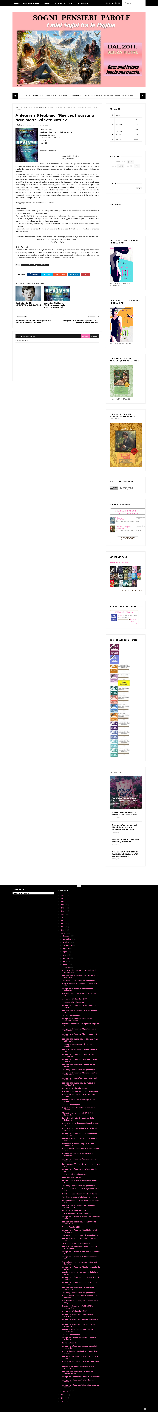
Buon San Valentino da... (72, 1177)
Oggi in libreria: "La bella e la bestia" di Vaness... (78, 1109)
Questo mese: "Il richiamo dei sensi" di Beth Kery (80, 1124)
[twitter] (112, 3)
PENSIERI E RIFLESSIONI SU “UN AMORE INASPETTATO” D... (77, 1372)
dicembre (67, 936)
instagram (127, 124)
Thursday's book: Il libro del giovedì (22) (78, 1069)
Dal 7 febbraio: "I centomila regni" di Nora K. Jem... (80, 1190)
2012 (63, 1398)
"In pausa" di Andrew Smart (73, 1002)
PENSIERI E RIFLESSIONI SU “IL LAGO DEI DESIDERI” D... (78, 1288)
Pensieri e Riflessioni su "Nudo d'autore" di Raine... (80, 995)
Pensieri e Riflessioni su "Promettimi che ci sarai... (80, 1273)
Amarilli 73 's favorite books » (132, 590)
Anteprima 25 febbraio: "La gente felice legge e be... (79, 1055)
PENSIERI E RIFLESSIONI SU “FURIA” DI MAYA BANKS (79, 1050)
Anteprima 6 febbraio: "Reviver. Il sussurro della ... (80, 1320)
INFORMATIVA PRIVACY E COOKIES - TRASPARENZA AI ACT (108, 96)
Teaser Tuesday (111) (71, 1227)
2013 (63, 1395)
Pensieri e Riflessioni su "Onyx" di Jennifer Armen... (79, 1139)
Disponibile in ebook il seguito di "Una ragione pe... (78, 1144)
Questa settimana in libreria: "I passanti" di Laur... (80, 1150)
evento (114, 166)
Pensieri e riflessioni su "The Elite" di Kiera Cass (80, 1357)
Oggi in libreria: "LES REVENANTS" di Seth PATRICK (28, 304)
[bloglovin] (119, 3)
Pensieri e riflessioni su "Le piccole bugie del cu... (80, 1025)
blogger (85, 336)
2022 (63, 908)
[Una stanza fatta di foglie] (125, 573)
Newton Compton (37, 107)
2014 (63, 933)
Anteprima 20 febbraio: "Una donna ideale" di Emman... (80, 1134)
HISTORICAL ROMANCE (32, 3)
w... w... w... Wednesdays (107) (74, 999)
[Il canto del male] (116, 586)
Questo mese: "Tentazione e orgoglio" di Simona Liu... (79, 1129)
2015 (63, 930)
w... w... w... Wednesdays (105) (74, 1210)
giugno (66, 955)
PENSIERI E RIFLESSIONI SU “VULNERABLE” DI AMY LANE (80, 976)
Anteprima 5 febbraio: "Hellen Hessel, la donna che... (79, 1381)
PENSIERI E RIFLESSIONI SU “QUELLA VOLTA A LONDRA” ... (80, 1040)
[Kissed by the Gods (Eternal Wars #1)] (130, 573)
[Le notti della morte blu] (125, 586)
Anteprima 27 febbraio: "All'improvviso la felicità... (79, 1006)
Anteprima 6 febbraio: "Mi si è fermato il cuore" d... (79, 1339)
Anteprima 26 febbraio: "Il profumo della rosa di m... (79, 1030)
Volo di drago (120, 518)
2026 (63, 895)
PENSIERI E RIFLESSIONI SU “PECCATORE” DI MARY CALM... (79, 1248)
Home (17, 107)
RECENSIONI (51, 96)
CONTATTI (63, 96)
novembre (67, 939)
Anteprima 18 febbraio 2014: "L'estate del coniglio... (79, 1170)
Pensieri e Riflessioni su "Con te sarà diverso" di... (77, 1330)
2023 (63, 905)
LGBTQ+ (71, 3)
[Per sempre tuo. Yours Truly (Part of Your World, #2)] (112, 586)
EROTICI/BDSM (82, 3)
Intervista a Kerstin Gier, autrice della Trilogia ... (78, 1119)
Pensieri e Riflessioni (118, 162)
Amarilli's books (119, 563)
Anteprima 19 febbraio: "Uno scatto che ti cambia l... (79, 1283)
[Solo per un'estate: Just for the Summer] (139, 580)
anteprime (24, 107)
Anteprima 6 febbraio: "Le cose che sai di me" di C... (79, 1347)
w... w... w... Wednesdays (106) (74, 1088)
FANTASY (47, 3)
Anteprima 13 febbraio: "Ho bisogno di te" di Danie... (80, 1278)
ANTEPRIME (38, 96)
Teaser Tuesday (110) (71, 1335)
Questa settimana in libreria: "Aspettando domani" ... (80, 1297)
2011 (63, 1401)
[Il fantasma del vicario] (130, 586)
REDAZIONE (75, 96)
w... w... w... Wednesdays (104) (74, 1311)
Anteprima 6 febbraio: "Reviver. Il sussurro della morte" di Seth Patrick (54, 305)
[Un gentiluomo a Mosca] (116, 573)
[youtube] (115, 3)
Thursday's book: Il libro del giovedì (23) (78, 980)
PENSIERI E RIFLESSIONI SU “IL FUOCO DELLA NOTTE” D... (79, 1011)
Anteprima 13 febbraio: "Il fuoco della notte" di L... (81, 1253)
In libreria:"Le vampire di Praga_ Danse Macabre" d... (78, 1367)
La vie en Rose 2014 (70, 1343)
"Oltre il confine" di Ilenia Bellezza (76, 1213)
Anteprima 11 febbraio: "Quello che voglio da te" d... (81, 1268)
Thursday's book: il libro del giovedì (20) (78, 1292)
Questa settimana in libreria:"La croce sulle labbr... (80, 1362)
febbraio (66, 967)
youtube (127, 139)
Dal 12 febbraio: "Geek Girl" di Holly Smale (79, 1194)
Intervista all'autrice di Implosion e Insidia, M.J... (80, 1181)
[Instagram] (106, 3)
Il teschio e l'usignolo (123, 527)
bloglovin (127, 115)
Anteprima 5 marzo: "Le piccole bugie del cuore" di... (79, 1079)
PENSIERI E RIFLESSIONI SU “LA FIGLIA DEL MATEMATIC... (78, 1084)
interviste (130, 166)
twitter (127, 134)
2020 (63, 914)
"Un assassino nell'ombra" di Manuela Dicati (80, 1235)
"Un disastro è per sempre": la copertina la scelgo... (80, 1302)
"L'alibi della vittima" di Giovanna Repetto (79, 1197)
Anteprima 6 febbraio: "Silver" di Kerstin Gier (80, 1377)
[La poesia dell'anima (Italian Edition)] (121, 573)
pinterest (127, 130)
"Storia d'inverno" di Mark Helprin (76, 1243)
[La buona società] (112, 573)
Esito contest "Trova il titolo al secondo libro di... (81, 1165)
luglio (65, 952)
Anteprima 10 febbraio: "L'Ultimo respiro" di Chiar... (80, 1258)
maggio (66, 958)
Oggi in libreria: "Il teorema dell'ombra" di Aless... (79, 984)
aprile (65, 961)
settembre (67, 945)
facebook (94, 336)
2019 (63, 917)
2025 (63, 898)
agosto (66, 948)
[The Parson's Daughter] (125, 579)
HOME (27, 96)
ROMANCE (16, 3)
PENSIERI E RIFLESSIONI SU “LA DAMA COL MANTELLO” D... (79, 1206)
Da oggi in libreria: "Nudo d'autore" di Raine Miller (80, 1201)
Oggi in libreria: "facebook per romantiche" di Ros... (80, 1352)
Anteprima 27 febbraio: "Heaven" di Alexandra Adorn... (77, 1019)
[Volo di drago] (112, 523)
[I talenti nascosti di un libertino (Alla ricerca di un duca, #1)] (116, 580)
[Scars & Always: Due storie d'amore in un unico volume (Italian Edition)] (121, 579)
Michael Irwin (120, 528)
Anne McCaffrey (121, 520)
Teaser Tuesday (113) (71, 1015)
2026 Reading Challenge (124, 612)
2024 (63, 901)
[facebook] (109, 3)
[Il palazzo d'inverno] (121, 586)
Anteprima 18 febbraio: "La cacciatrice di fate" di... (79, 1160)
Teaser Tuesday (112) (71, 1105)
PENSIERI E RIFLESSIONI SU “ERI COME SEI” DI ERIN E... (80, 1065)
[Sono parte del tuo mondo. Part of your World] (134, 579)
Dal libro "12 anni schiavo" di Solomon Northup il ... (77, 1155)
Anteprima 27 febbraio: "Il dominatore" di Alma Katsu (79, 1074)
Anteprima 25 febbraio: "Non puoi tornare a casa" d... (80, 1060)
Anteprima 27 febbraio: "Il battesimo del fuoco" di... (79, 990)
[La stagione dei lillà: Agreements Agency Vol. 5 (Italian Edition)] (134, 586)
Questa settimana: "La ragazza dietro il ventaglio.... (79, 971)
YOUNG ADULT (59, 3)
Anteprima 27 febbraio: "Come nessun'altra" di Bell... (80, 1035)
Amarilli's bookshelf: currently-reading (127, 512)
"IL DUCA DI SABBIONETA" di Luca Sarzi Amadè (78, 1045)
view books (134, 624)
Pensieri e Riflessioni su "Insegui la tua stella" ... (78, 1100)
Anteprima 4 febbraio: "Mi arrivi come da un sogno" (80, 1386)
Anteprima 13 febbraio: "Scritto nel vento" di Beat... (81, 1218)
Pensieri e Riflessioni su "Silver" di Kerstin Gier (79, 1239)
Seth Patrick (49, 107)
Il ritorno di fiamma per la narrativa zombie (80, 1091)
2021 (63, 911)
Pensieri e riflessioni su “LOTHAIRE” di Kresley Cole (77, 1307)
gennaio (66, 1391)
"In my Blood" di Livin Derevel (74, 1174)
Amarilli (120, 615)
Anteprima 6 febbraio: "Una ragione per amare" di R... (78, 1325)
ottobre (66, 942)
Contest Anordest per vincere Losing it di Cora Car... (79, 1263)
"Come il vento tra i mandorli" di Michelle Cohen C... (79, 1114)
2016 (63, 927)
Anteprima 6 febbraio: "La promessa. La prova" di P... (79, 1315)
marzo (65, 964)
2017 (63, 924)
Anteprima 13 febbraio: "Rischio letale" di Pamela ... (79, 1231)
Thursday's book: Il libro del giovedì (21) (78, 1186)
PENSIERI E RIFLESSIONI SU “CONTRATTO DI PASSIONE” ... (79, 1223)
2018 (63, 920)
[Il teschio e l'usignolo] (112, 532)
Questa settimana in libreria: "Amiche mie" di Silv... (80, 1095)
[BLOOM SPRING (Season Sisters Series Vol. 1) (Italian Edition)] (134, 573)
